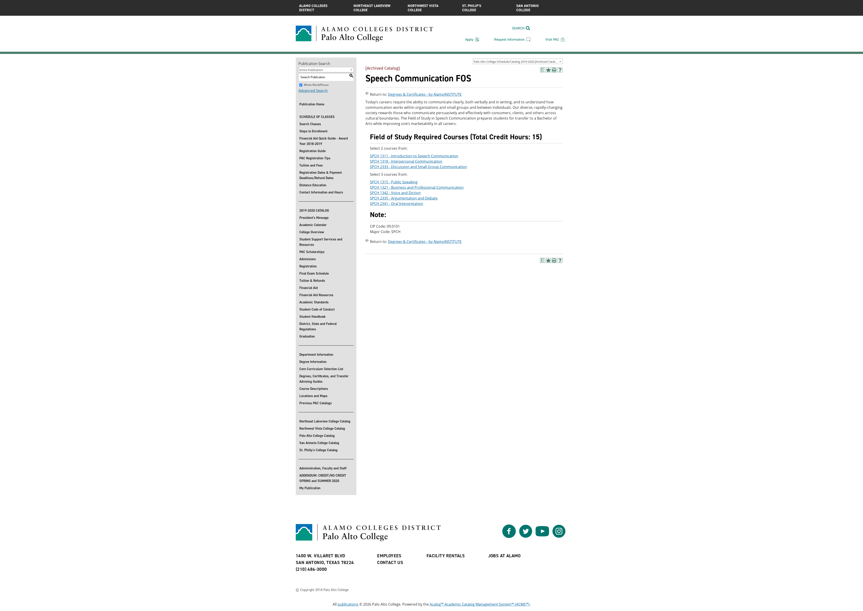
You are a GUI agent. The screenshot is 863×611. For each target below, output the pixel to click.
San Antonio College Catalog (319, 443)
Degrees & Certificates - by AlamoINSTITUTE (425, 94)
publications (348, 604)
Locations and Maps (313, 396)
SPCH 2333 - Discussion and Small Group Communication (418, 166)
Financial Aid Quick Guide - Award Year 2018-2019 (323, 141)
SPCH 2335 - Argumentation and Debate (404, 198)
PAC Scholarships (312, 252)
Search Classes (310, 124)
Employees (389, 556)
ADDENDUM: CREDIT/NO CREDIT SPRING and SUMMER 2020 (322, 478)
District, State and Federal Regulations (318, 326)
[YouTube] (542, 536)
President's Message (314, 218)
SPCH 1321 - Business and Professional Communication (417, 187)
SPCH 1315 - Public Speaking (394, 182)
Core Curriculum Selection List (321, 369)
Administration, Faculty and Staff (323, 468)
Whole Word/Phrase (316, 85)
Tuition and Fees (311, 165)
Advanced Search (313, 90)
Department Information (316, 354)
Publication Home (311, 104)
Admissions (307, 259)
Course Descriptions (313, 389)
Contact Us (390, 562)
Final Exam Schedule (314, 273)
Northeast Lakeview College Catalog (324, 421)
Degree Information (313, 362)
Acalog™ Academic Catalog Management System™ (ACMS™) (479, 604)
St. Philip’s (471, 7)
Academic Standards (314, 302)
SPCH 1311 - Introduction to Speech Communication (414, 155)
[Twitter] (525, 536)
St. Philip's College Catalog (318, 450)
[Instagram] (559, 536)
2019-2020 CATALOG (314, 210)
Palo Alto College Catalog (317, 435)
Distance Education (312, 185)
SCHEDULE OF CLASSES (317, 117)
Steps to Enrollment (313, 131)
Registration (308, 266)
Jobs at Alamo (504, 556)
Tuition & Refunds (312, 280)
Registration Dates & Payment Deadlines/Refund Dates (320, 175)
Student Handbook (312, 316)
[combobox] (518, 61)
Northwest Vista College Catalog (322, 428)
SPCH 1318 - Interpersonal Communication (406, 161)
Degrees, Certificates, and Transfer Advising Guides (324, 379)
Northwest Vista (423, 7)
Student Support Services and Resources (320, 242)
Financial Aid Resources (316, 295)
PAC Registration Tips (314, 158)
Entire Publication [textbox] (311, 70)
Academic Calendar (313, 225)
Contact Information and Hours (321, 192)
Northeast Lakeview (372, 7)
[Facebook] (509, 536)
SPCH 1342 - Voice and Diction (395, 192)
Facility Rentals (446, 556)
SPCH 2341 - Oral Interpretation (396, 203)
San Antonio (527, 7)
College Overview (311, 232)
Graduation (307, 336)
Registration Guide (312, 151)
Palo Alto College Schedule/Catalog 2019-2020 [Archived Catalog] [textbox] (516, 62)
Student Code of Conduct (317, 309)
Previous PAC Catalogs (315, 403)
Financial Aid (308, 288)
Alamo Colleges (313, 7)
